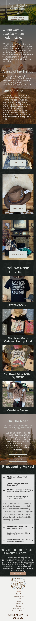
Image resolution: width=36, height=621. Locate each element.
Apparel (18, 599)
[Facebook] (14, 618)
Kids (18, 601)
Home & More (18, 608)
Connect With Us (18, 611)
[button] (18, 13)
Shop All (19, 594)
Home (19, 591)
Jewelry (19, 606)
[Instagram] (18, 618)
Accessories (19, 604)
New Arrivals (19, 596)
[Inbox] (21, 618)
